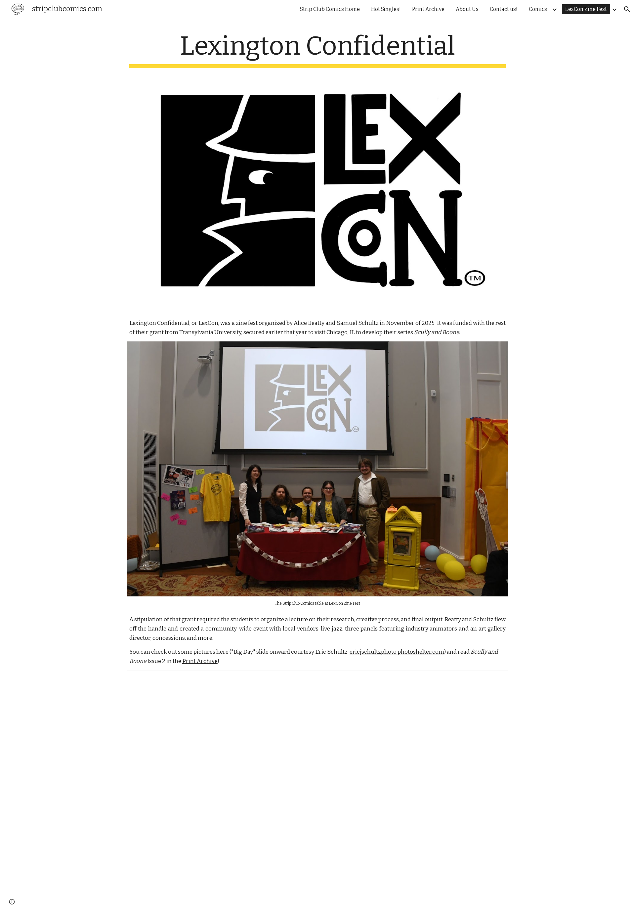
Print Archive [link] (428, 9)
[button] (627, 9)
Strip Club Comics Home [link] (330, 9)
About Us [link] (467, 9)
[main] (317, 49)
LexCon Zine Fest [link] (586, 9)
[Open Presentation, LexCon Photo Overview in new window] (495, 679)
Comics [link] (538, 9)
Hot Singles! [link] (386, 9)
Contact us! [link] (504, 9)
